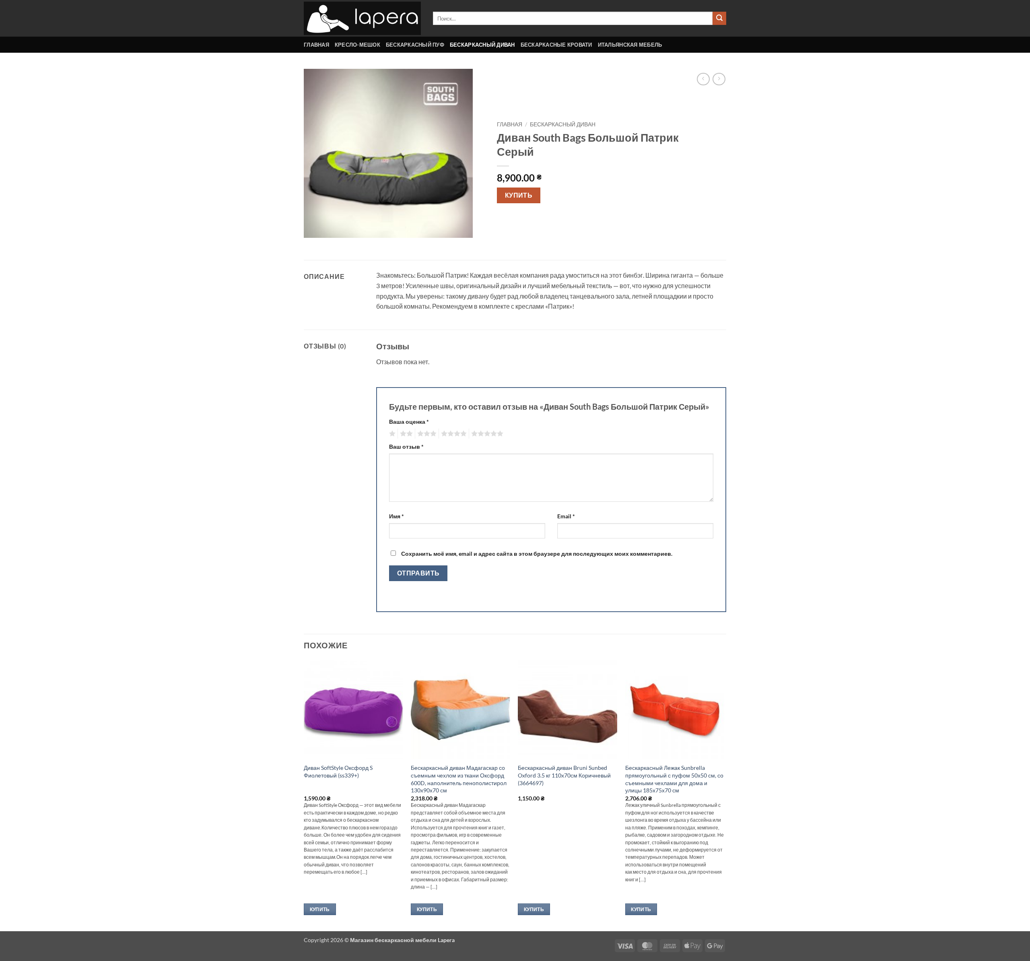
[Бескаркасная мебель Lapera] (362, 18)
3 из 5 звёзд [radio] (426, 434)
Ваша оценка (409, 421)
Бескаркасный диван (482, 44)
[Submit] (719, 18)
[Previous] (304, 794)
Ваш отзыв (406, 446)
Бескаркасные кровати (556, 44)
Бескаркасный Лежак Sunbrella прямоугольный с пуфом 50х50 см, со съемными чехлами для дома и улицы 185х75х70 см (674, 779)
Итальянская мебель (630, 44)
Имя (396, 516)
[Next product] (703, 79)
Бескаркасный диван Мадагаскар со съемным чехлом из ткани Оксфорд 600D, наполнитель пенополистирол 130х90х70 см (459, 779)
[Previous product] (719, 79)
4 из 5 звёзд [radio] (453, 434)
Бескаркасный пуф (415, 44)
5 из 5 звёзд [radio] (486, 434)
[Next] (724, 794)
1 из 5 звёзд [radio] (391, 434)
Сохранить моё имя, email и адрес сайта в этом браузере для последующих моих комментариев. (536, 553)
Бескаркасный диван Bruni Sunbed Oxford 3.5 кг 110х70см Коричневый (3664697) (564, 775)
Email (566, 516)
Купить (519, 195)
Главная (316, 44)
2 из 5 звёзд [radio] (405, 434)
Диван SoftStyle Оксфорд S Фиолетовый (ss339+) (338, 771)
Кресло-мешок (357, 44)
